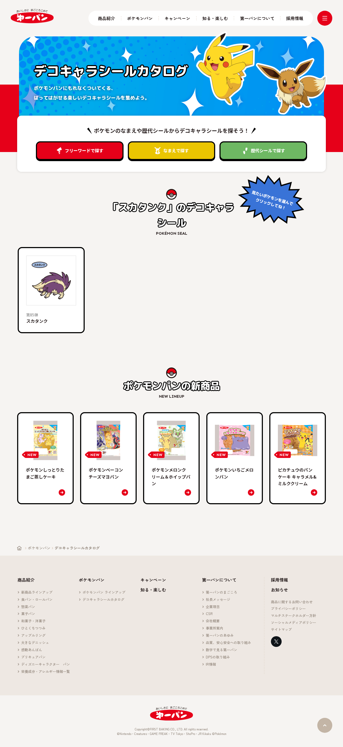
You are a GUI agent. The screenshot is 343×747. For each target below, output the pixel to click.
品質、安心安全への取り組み (228, 642)
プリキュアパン (33, 657)
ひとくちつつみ (33, 628)
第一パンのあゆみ (220, 635)
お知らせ (279, 589)
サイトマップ (281, 629)
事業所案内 (214, 628)
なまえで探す (176, 150)
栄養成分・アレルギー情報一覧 (45, 671)
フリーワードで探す (84, 150)
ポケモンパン (140, 18)
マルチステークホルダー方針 (293, 615)
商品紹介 (106, 18)
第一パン (32, 16)
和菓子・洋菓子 (33, 621)
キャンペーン (177, 18)
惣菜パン (28, 607)
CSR (209, 614)
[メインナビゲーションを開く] (324, 18)
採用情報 (294, 18)
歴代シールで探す (268, 150)
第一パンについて (257, 18)
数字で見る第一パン (221, 650)
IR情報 (211, 664)
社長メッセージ (218, 599)
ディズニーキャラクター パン (45, 664)
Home (19, 548)
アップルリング (33, 635)
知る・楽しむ (215, 18)
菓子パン (28, 614)
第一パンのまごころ (221, 592)
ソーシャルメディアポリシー (293, 622)
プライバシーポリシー (288, 608)
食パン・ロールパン (37, 599)
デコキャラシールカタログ (103, 599)
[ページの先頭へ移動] (324, 725)
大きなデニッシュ (35, 642)
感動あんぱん (31, 650)
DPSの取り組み (218, 657)
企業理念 (213, 607)
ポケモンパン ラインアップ (104, 592)
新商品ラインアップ (37, 592)
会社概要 (213, 621)
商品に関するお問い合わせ (292, 602)
